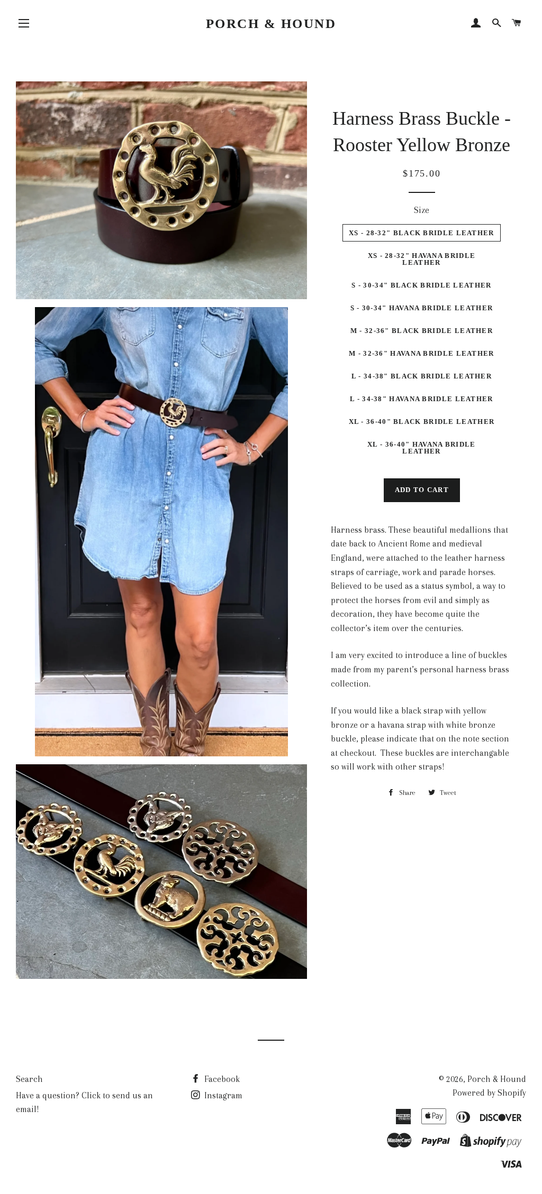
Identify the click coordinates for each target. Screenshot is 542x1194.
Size (421, 210)
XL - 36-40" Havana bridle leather (421, 447)
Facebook (221, 1079)
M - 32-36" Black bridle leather (421, 331)
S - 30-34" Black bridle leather (421, 285)
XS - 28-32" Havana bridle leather (422, 259)
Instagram (222, 1095)
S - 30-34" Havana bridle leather (421, 308)
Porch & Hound (271, 23)
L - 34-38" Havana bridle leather (421, 399)
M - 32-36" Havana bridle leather (421, 353)
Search (29, 1079)
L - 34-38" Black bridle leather (421, 376)
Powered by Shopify (489, 1093)
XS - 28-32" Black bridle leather (421, 233)
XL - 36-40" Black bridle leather (422, 421)
